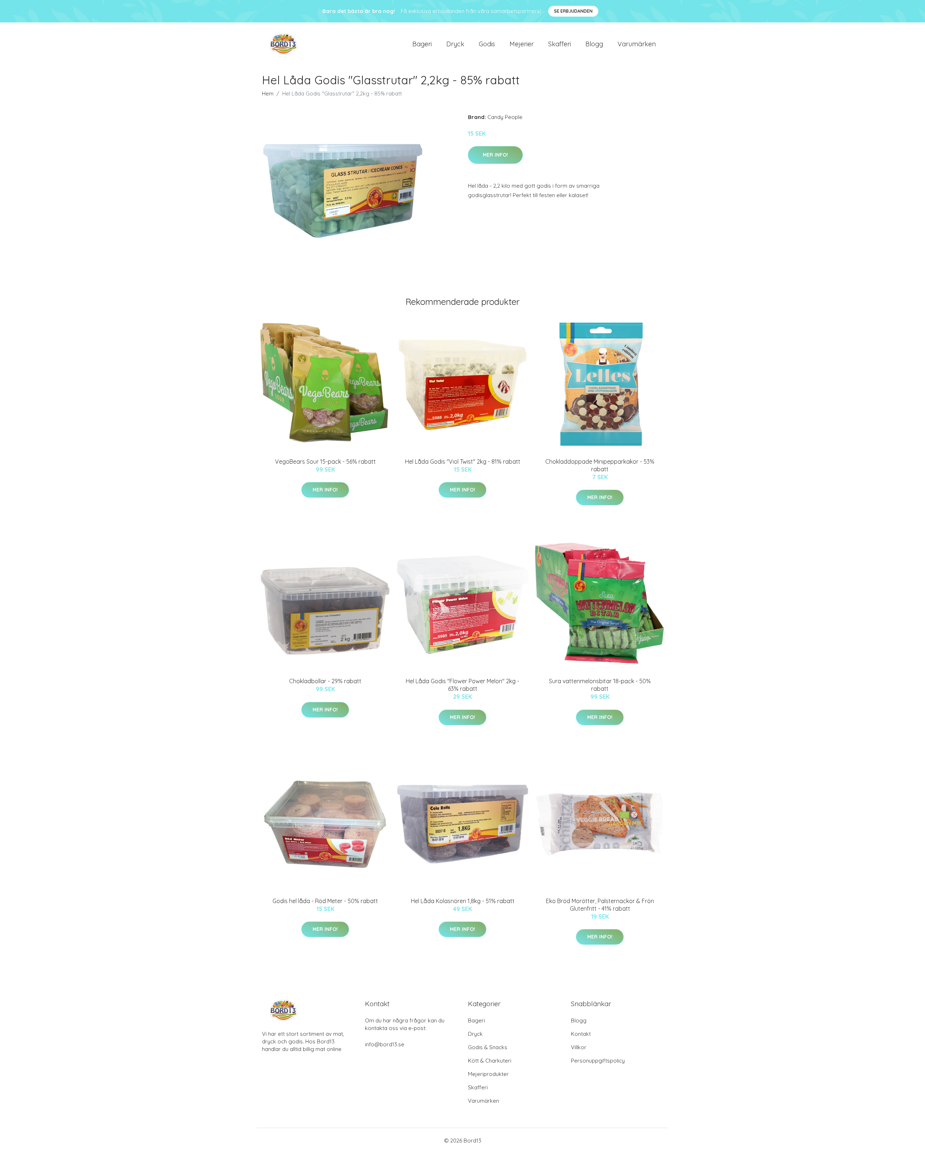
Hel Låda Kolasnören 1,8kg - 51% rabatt (463, 901)
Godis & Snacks (487, 1047)
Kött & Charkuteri (489, 1060)
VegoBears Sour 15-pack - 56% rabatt (325, 461)
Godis (487, 44)
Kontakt (581, 1033)
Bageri (422, 44)
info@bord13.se (384, 1044)
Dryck (455, 44)
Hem (268, 93)
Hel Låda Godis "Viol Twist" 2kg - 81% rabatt (462, 461)
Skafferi (559, 44)
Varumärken (637, 44)
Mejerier (521, 44)
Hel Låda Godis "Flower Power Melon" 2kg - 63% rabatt (462, 684)
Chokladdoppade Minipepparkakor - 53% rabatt (599, 465)
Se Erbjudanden (573, 11)
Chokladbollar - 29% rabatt (325, 681)
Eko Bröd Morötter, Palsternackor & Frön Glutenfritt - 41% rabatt (600, 904)
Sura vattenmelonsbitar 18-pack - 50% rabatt (600, 684)
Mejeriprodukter (488, 1074)
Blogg (594, 44)
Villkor (578, 1047)
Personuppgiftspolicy (598, 1060)
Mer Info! (495, 155)
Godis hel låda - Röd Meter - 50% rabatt (325, 901)
